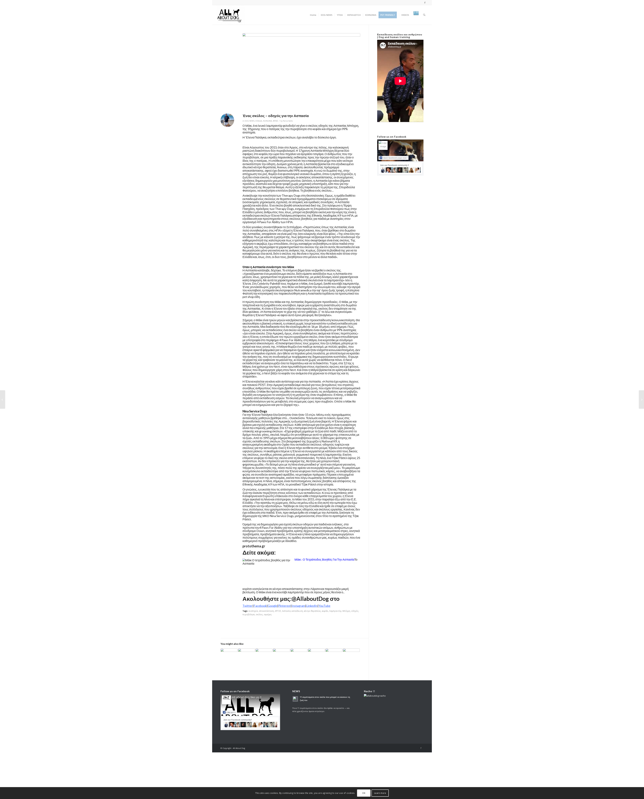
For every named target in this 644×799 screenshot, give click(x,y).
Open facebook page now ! (395, 158)
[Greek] (416, 15)
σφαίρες (268, 614)
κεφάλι (325, 611)
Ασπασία (286, 611)
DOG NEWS (249, 121)
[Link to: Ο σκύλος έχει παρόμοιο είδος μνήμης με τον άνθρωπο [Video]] (316, 653)
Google (272, 606)
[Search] (424, 15)
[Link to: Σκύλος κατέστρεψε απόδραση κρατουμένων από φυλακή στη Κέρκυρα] (281, 653)
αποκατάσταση (266, 611)
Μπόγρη (346, 611)
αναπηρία (253, 611)
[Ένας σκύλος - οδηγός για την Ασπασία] (301, 72)
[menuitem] (313, 15)
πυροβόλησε (249, 614)
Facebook (260, 606)
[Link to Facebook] (424, 2)
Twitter (248, 606)
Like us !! (230, 712)
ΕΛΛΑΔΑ (258, 121)
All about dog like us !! (246, 697)
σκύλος (259, 614)
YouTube (324, 606)
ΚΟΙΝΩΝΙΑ (267, 121)
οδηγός (354, 611)
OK (363, 793)
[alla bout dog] (231, 15)
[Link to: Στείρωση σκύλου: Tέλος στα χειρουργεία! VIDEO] (351, 653)
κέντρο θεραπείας (312, 611)
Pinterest (284, 606)
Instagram (298, 606)
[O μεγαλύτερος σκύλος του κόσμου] (641, 399)
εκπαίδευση (297, 611)
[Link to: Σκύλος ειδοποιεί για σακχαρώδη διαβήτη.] (333, 654)
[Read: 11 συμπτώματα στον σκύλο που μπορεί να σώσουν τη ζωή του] (295, 699)
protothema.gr (254, 546)
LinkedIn (311, 606)
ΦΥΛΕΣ (275, 121)
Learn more (380, 793)
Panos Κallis (288, 121)
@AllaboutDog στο (316, 598)
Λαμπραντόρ (335, 611)
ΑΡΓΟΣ (278, 611)
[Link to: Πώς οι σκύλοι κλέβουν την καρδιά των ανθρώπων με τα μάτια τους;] (298, 654)
